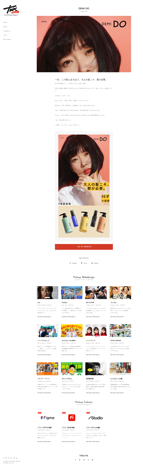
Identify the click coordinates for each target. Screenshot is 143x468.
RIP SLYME (90, 302)
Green (39, 343)
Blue (63, 305)
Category (6, 31)
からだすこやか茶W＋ (69, 340)
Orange (82, 11)
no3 (39, 302)
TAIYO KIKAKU (115, 340)
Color (5, 35)
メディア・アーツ (43, 379)
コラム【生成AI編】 (68, 427)
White (92, 343)
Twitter (85, 263)
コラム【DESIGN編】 (45, 427)
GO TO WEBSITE (85, 247)
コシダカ (113, 302)
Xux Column (7, 39)
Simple (88, 343)
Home (5, 22)
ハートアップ (90, 340)
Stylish (44, 305)
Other (39, 305)
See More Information (44, 316)
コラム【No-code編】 (93, 427)
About (5, 26)
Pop (86, 11)
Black (87, 381)
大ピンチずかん (67, 379)
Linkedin (96, 263)
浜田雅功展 (90, 379)
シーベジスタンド (43, 340)
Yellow (68, 343)
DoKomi (64, 302)
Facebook (74, 263)
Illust (63, 381)
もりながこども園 (116, 379)
